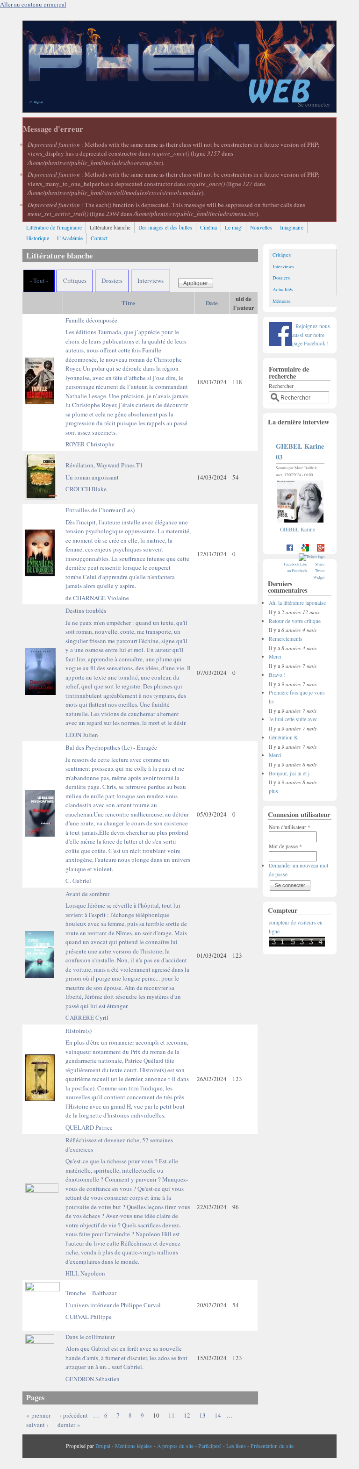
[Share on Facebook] (290, 549)
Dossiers (111, 280)
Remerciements (285, 638)
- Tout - (39, 280)
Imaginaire (291, 227)
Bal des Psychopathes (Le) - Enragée (127, 808)
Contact (99, 238)
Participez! (210, 1445)
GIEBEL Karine (297, 529)
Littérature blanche (110, 227)
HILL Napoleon (85, 1273)
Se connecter (314, 104)
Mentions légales (133, 1445)
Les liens (236, 1445)
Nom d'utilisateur (289, 827)
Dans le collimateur (126, 1352)
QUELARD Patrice (89, 1127)
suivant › (37, 1424)
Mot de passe (285, 846)
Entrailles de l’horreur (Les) (128, 548)
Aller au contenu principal (33, 4)
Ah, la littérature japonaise (297, 602)
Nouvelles (261, 227)
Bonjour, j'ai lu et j (289, 773)
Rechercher (281, 385)
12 (187, 1415)
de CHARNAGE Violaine (97, 598)
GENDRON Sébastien (92, 1379)
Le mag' (233, 227)
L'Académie (70, 238)
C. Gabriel (78, 880)
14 (218, 1415)
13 (202, 1415)
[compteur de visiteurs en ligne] (297, 944)
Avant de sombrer (127, 949)
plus (273, 791)
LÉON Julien (81, 735)
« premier (38, 1415)
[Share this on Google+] (320, 549)
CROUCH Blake (86, 489)
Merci (275, 656)
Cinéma (208, 227)
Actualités (283, 289)
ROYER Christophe (90, 444)
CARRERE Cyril (86, 1017)
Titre (128, 302)
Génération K (283, 737)
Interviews (150, 280)
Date (212, 302)
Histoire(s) (127, 1073)
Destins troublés (128, 666)
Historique (37, 238)
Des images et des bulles (165, 227)
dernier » (68, 1424)
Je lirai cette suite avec (293, 719)
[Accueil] (179, 110)
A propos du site (175, 1445)
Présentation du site (272, 1445)
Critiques (74, 280)
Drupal (102, 1445)
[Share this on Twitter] (311, 556)
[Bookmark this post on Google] (305, 549)
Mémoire (282, 301)
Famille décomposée (126, 376)
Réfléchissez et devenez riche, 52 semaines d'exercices (127, 1201)
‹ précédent (73, 1415)
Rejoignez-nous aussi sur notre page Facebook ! (311, 334)
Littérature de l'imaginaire (54, 227)
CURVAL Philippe (88, 1316)
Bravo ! (277, 674)
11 (171, 1415)
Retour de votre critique (295, 620)
